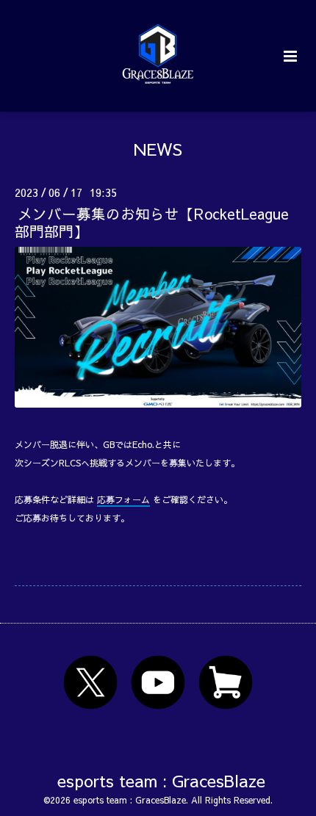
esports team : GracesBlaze (161, 779)
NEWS (158, 148)
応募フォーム (123, 499)
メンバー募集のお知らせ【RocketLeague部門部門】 (152, 221)
